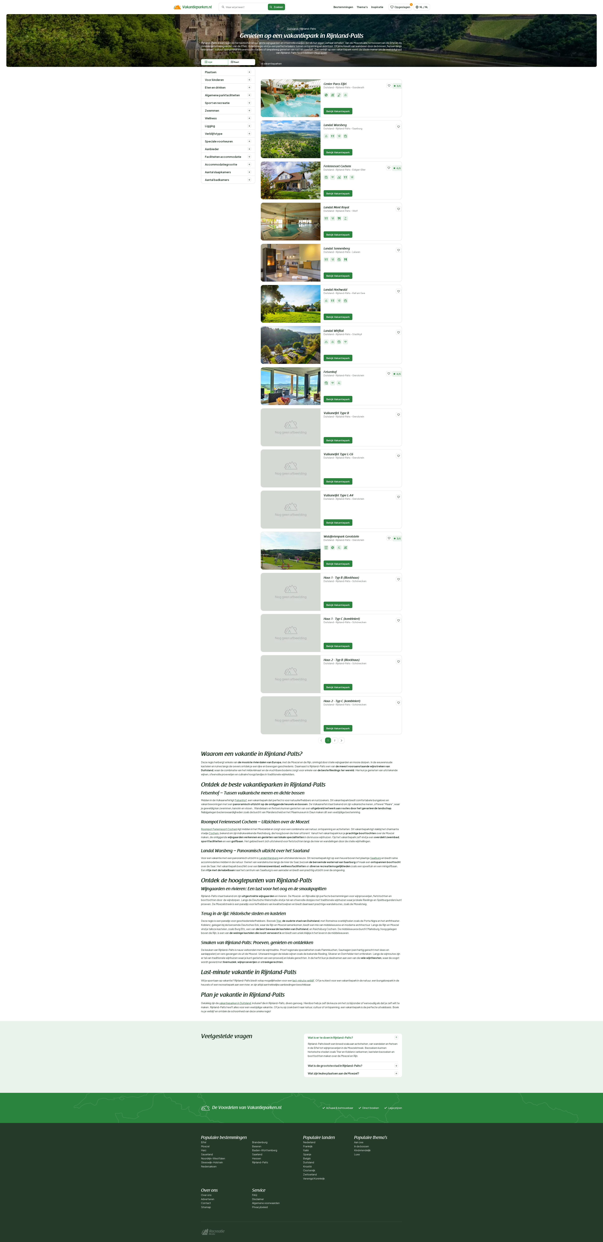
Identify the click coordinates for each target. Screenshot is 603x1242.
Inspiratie (377, 7)
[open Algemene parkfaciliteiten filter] (249, 95)
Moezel (205, 1146)
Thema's (362, 7)
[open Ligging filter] (249, 126)
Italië (306, 1150)
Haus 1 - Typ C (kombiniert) (345, 620)
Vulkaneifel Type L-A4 (344, 497)
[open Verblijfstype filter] (249, 133)
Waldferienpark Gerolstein (344, 538)
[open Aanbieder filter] (249, 149)
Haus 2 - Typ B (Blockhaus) (345, 662)
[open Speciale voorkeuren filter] (249, 141)
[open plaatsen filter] (249, 72)
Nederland (309, 1142)
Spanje (307, 1154)
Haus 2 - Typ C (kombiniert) (345, 703)
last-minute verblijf (303, 980)
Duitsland (292, 28)
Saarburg (375, 858)
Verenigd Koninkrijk (314, 1178)
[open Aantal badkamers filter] (249, 180)
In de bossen (361, 1146)
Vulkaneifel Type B (344, 415)
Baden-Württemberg (264, 1150)
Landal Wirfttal (343, 332)
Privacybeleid (260, 1207)
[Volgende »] (342, 740)
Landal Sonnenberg (342, 250)
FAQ (254, 1195)
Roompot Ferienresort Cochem (219, 829)
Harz (203, 1150)
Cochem (214, 833)
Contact (206, 1203)
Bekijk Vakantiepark (338, 111)
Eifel (203, 1142)
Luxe (357, 1154)
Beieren (256, 1146)
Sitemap (206, 1207)
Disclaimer (258, 1199)
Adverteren (207, 1199)
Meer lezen (320, 52)
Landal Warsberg (343, 127)
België (307, 1158)
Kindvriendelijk (362, 1150)
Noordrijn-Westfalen (213, 1158)
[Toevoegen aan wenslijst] (389, 85)
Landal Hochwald (344, 291)
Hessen (256, 1158)
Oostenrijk (309, 1170)
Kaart (236, 62)
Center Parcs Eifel (344, 86)
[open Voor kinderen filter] (249, 80)
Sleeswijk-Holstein (212, 1162)
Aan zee (358, 1142)
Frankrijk (307, 1146)
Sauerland (207, 1154)
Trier (278, 920)
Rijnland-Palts (260, 1162)
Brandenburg (259, 1142)
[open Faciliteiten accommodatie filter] (249, 156)
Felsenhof (344, 374)
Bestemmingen (343, 7)
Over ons (206, 1195)
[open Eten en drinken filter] (249, 87)
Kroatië (307, 1166)
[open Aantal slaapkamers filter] (249, 172)
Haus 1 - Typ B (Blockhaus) (345, 579)
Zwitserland (310, 1174)
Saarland (257, 1154)
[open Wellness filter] (249, 118)
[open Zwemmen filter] (249, 110)
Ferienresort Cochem (345, 168)
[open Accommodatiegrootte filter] (249, 164)
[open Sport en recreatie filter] (249, 103)
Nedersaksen (209, 1166)
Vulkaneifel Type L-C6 (344, 456)
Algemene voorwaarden (266, 1203)
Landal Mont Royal (341, 209)
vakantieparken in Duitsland (235, 1003)
